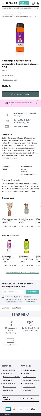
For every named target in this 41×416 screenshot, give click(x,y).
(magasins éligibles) (30, 330)
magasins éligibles (22, 122)
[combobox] (20, 8)
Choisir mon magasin (10, 80)
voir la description (7, 75)
